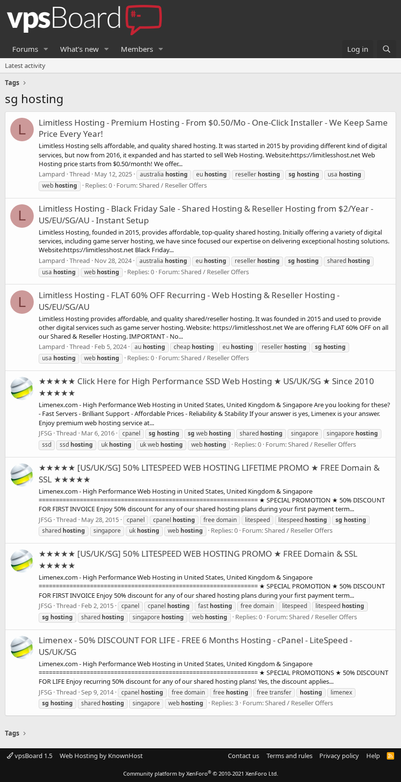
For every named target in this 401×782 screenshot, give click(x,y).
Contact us (243, 755)
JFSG (45, 433)
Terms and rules (289, 755)
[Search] (386, 49)
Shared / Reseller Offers (173, 185)
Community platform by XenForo (200, 773)
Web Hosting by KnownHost (101, 755)
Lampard (52, 174)
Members (137, 49)
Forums (25, 49)
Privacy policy (339, 755)
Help (373, 755)
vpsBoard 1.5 (32, 755)
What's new (79, 49)
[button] (46, 49)
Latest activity (25, 65)
